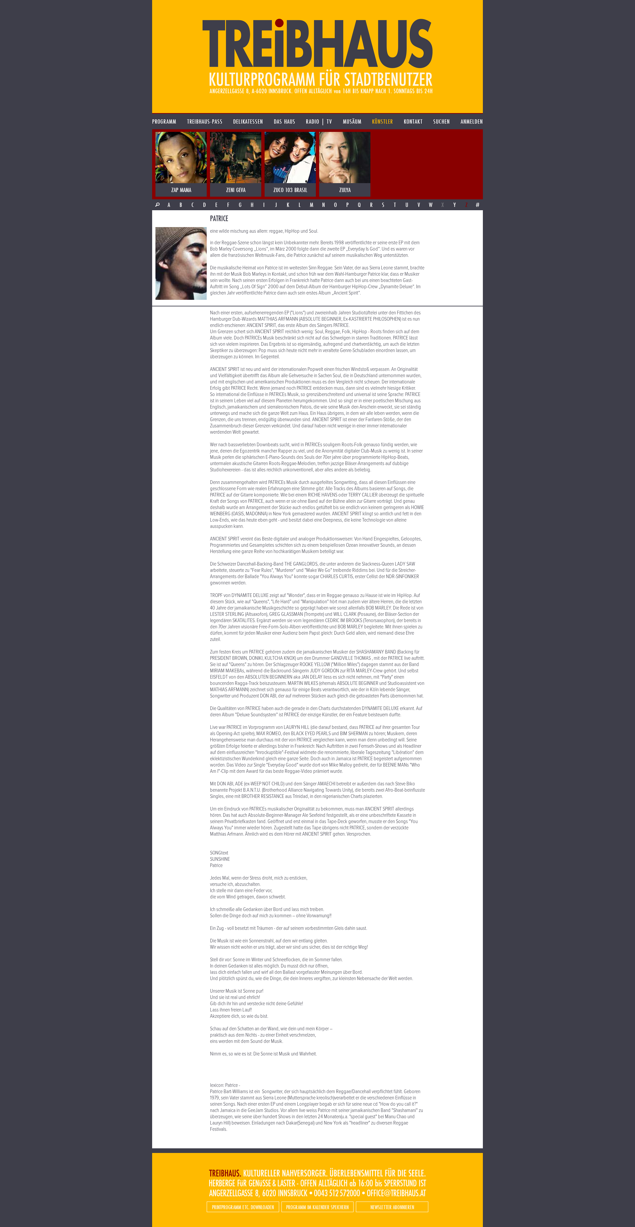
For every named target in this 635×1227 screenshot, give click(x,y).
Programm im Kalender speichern (317, 1207)
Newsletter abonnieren (392, 1207)
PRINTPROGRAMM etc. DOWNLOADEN (243, 1207)
